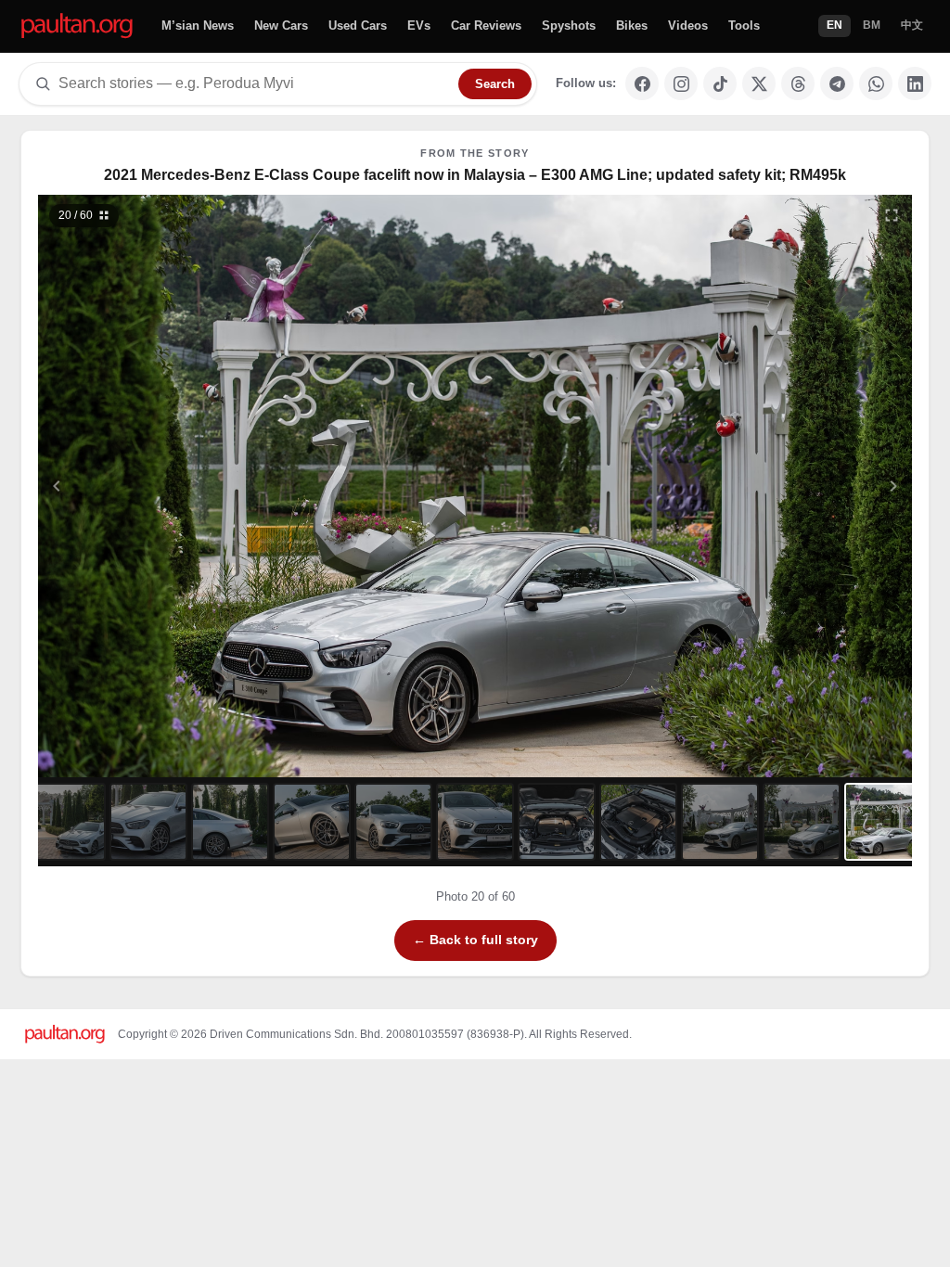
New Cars (281, 25)
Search (495, 84)
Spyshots (569, 25)
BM (871, 25)
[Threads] (798, 83)
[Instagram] (681, 83)
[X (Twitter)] (759, 83)
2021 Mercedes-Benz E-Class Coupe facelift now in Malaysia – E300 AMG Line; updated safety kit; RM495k (475, 175)
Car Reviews (486, 25)
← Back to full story (475, 939)
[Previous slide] (147, 486)
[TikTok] (720, 83)
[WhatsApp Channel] (875, 83)
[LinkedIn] (914, 83)
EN (834, 25)
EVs (418, 25)
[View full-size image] (891, 215)
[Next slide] (803, 486)
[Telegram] (837, 83)
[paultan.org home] (77, 26)
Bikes (632, 25)
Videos (688, 25)
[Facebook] (642, 83)
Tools (744, 25)
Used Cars (357, 25)
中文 (912, 25)
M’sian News (197, 25)
